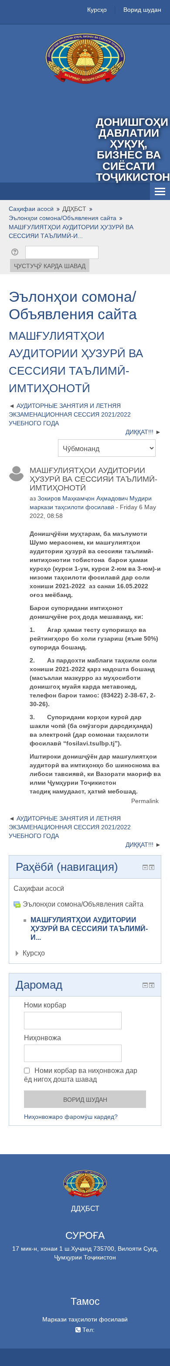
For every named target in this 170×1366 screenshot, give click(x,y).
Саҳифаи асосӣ (39, 888)
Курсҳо (97, 9)
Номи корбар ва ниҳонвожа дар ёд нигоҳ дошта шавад (80, 1075)
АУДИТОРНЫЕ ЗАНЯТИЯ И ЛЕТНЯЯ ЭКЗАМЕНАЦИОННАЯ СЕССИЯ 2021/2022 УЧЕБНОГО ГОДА (70, 414)
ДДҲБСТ (74, 208)
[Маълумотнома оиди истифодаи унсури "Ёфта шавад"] (16, 251)
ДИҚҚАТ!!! (139, 431)
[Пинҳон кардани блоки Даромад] (145, 985)
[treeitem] (85, 889)
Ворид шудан (142, 9)
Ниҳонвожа (42, 1038)
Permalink (145, 800)
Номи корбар (45, 1005)
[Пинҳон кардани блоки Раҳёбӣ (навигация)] (145, 867)
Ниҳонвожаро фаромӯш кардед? (71, 1116)
